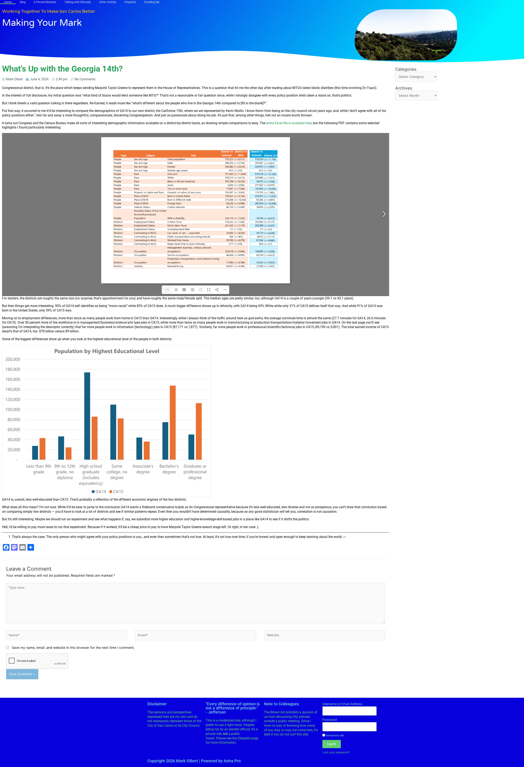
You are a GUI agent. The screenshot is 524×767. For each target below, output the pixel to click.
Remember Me (334, 735)
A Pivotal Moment (45, 2)
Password (329, 720)
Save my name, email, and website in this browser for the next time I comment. (73, 647)
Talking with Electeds (77, 2)
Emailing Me (151, 2)
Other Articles (107, 2)
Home (8, 2)
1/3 (167, 289)
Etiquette (130, 2)
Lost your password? (336, 752)
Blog (23, 2)
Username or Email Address (342, 704)
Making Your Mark (42, 22)
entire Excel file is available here (289, 123)
